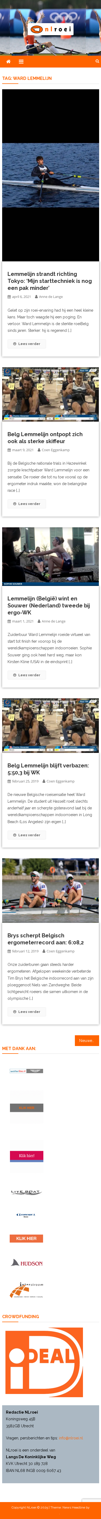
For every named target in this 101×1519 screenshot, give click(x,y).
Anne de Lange (51, 296)
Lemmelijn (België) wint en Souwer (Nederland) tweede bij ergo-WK (49, 605)
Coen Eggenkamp (56, 449)
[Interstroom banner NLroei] (26, 1290)
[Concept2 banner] (26, 1215)
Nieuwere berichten (89, 1040)
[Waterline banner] (26, 1070)
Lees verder (29, 344)
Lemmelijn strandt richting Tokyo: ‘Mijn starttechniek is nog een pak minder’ (50, 281)
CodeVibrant (50, 1513)
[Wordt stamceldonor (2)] (26, 1156)
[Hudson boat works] (26, 1262)
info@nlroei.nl (71, 1438)
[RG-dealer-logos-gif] (26, 1239)
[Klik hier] (26, 1107)
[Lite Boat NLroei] (26, 1192)
